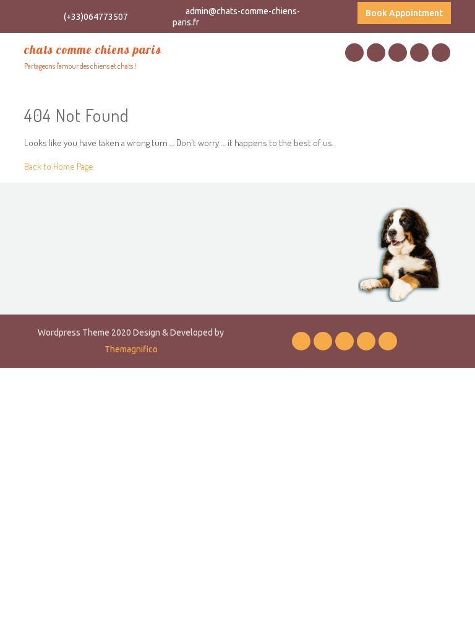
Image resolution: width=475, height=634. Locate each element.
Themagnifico (131, 349)
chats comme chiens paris (92, 49)
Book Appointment (404, 13)
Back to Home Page (58, 166)
